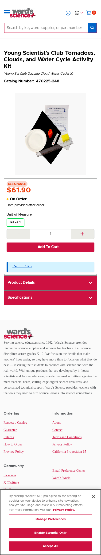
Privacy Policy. (64, 509)
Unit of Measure (19, 214)
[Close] (93, 497)
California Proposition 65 (69, 451)
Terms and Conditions (67, 437)
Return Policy (22, 266)
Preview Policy (14, 451)
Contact (57, 430)
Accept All (50, 546)
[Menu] (6, 13)
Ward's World (61, 478)
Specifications (20, 297)
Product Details (21, 282)
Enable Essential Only (50, 532)
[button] (68, 13)
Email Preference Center (68, 470)
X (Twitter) (11, 482)
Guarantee (10, 430)
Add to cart (48, 247)
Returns (9, 437)
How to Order (13, 444)
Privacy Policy (62, 444)
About (56, 422)
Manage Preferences (50, 519)
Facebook (10, 475)
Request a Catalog (15, 422)
